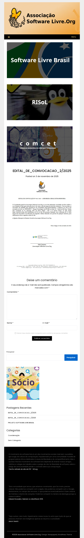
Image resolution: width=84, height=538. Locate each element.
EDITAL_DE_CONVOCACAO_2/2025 (22, 412)
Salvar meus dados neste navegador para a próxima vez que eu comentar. (42, 333)
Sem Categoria (14, 440)
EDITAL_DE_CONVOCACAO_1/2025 (22, 418)
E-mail (46, 323)
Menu (73, 37)
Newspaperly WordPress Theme (60, 534)
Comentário (13, 292)
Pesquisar (10, 352)
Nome (10, 323)
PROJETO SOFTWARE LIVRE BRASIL (21, 422)
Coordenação (14, 435)
